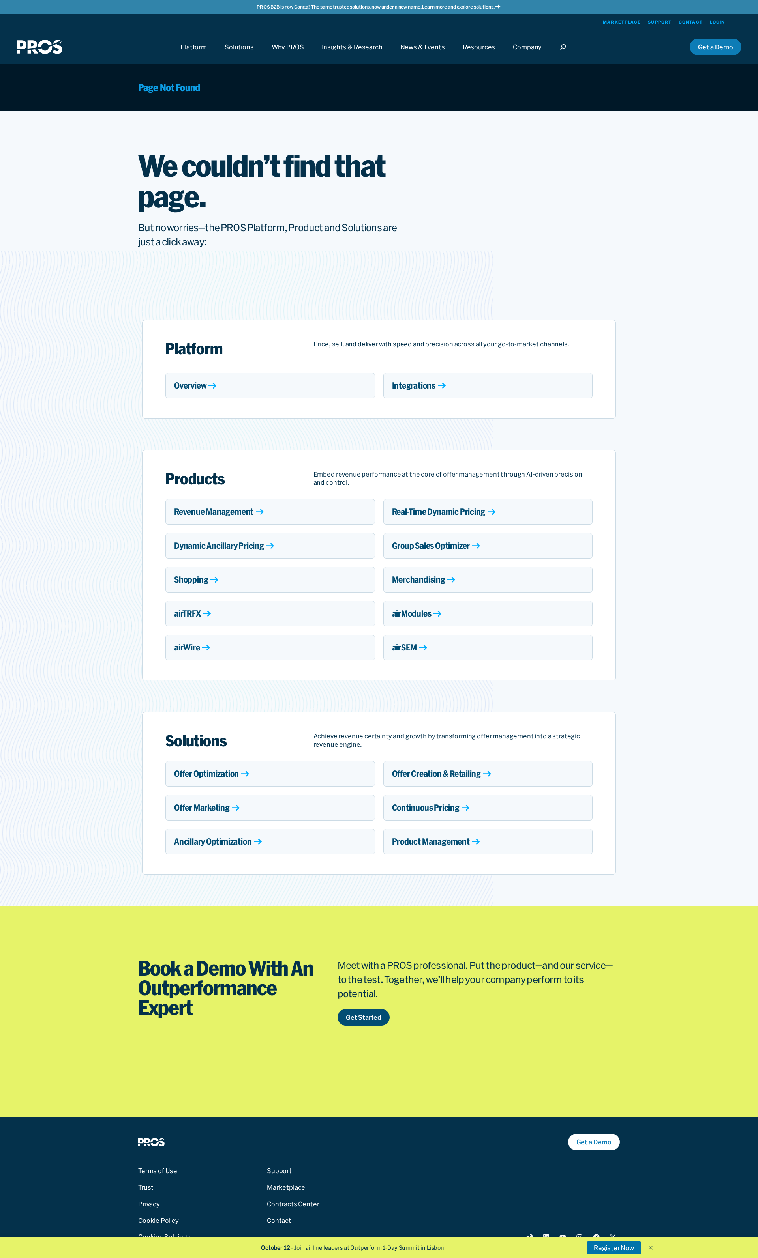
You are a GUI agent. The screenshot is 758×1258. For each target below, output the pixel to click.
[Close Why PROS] (288, 54)
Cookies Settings (164, 1236)
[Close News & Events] (422, 54)
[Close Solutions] (239, 54)
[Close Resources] (479, 54)
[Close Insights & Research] (352, 54)
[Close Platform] (193, 54)
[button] (650, 1247)
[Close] (565, 54)
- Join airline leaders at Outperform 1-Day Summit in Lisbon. (353, 1248)
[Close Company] (527, 54)
